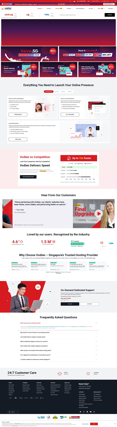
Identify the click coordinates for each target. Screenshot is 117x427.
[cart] (115, 1)
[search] (112, 1)
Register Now (18, 114)
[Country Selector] (74, 1)
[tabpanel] (58, 119)
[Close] (115, 423)
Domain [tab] (63, 91)
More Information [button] (108, 4)
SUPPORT (81, 392)
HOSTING (39, 382)
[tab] (85, 227)
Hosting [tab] (56, 91)
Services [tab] (70, 91)
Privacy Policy (15, 425)
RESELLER (67, 382)
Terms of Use (17, 423)
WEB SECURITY (97, 392)
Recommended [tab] (48, 91)
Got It (94, 423)
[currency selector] (70, 1)
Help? (89, 1)
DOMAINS (25, 382)
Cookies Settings (85, 423)
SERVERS (53, 382)
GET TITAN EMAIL (70, 114)
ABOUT (10, 382)
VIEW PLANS (18, 139)
